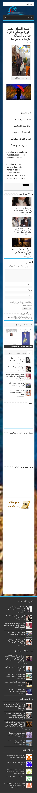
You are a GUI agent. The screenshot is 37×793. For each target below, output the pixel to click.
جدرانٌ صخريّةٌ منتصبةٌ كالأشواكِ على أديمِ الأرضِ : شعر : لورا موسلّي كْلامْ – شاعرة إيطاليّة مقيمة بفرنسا (15, 658)
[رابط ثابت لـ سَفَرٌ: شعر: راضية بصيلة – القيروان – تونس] (29, 743)
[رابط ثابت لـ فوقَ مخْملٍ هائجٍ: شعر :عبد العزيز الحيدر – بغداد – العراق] (29, 676)
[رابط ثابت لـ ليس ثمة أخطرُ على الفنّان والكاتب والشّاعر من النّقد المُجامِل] (28, 393)
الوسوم (11, 353)
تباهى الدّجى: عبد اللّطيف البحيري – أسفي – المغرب (16, 690)
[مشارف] (18, 10)
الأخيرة (24, 353)
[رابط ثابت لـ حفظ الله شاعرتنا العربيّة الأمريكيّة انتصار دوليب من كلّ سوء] (28, 360)
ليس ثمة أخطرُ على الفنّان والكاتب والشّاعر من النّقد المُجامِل (17, 392)
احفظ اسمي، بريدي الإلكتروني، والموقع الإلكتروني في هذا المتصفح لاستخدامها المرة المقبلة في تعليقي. (19, 303)
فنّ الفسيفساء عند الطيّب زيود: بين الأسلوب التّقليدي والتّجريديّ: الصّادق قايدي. (22, 230)
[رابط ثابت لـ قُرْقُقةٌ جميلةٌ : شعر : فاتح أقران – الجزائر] (29, 669)
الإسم (30, 285)
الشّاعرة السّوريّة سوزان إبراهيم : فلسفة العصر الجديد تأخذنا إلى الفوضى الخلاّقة (15, 376)
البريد (30, 290)
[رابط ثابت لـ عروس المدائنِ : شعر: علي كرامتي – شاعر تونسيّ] (28, 385)
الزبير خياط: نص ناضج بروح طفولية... (14, 776)
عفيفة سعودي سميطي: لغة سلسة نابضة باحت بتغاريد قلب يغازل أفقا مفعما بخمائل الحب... (15, 771)
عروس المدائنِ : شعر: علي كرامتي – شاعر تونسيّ (16, 633)
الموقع (30, 295)
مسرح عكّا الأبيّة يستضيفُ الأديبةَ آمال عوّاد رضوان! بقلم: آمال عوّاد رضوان (21, 210)
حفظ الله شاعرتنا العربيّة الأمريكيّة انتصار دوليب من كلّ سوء (16, 359)
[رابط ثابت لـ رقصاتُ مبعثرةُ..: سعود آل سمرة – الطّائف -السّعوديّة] (29, 735)
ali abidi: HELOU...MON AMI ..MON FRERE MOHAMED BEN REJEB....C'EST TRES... (14, 785)
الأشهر (29, 353)
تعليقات (18, 353)
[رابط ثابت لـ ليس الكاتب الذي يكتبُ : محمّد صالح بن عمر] (28, 369)
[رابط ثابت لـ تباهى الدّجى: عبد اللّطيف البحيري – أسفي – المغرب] (29, 692)
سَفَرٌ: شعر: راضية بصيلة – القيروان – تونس (16, 741)
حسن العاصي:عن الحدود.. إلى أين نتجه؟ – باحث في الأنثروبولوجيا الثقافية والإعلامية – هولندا (21, 251)
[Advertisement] (18, 558)
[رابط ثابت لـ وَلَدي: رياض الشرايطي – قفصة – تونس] (29, 684)
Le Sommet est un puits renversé (22, 347)
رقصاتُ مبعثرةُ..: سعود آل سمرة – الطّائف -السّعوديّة (16, 734)
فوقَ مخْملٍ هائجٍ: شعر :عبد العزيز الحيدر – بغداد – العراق (15, 675)
